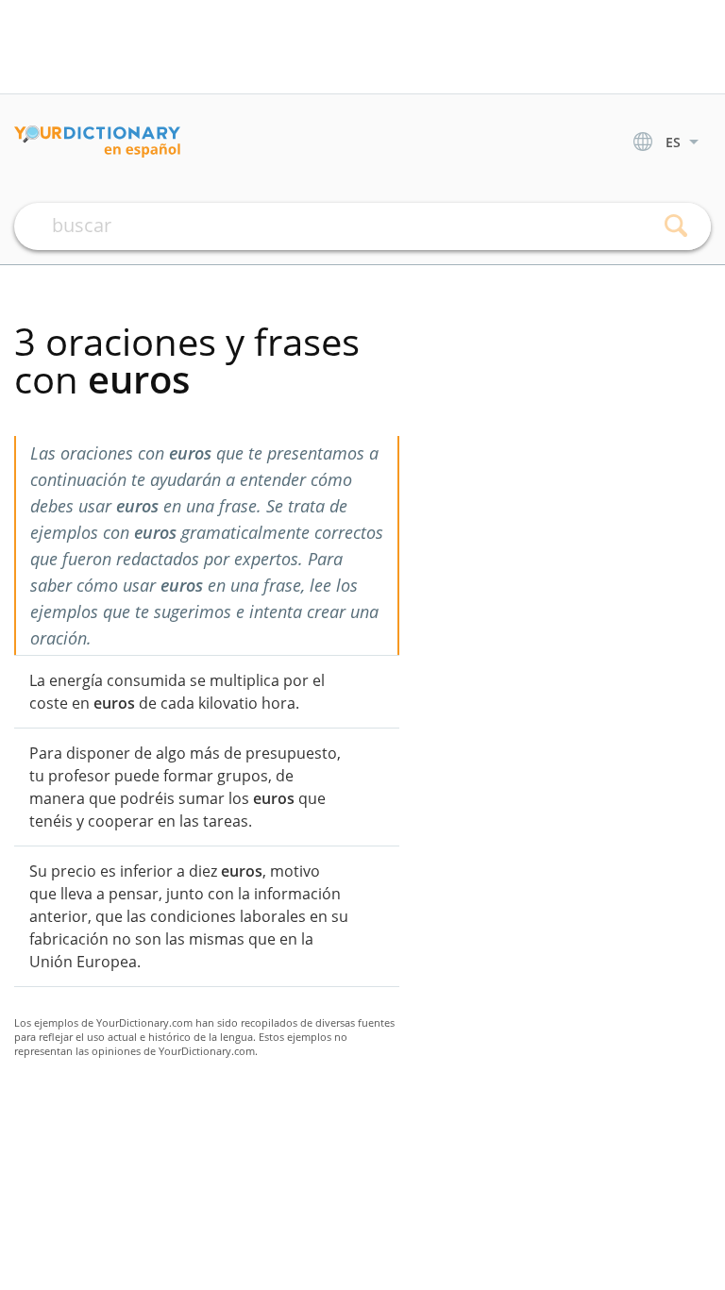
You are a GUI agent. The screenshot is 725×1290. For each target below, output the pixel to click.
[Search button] (675, 226)
